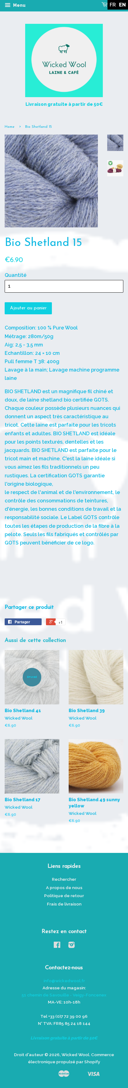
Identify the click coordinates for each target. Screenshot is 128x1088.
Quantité (15, 275)
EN (122, 5)
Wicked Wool (75, 1054)
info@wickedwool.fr (64, 980)
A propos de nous (64, 887)
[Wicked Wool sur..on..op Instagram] (71, 946)
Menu (18, 5)
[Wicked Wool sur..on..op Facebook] (57, 946)
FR (113, 5)
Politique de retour (64, 895)
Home (10, 127)
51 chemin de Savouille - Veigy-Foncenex (64, 994)
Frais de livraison (64, 903)
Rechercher (64, 879)
